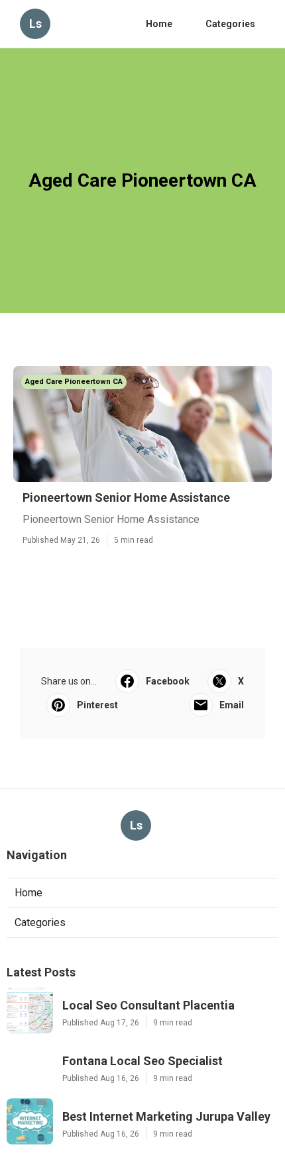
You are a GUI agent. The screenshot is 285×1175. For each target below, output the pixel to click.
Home (159, 24)
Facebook (168, 681)
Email (231, 705)
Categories (230, 24)
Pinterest (97, 705)
